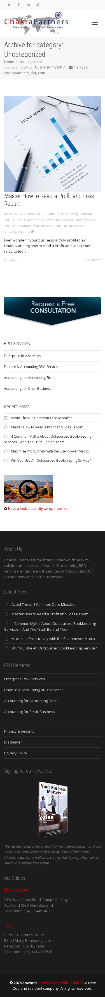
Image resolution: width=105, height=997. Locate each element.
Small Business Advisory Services (70, 220)
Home (9, 61)
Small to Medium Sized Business (28, 226)
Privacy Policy (15, 753)
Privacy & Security (19, 731)
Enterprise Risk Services (22, 355)
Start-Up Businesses (69, 226)
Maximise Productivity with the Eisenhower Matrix (50, 451)
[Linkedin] (28, 4)
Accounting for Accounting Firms (29, 377)
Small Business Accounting (24, 220)
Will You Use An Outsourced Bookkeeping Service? (51, 460)
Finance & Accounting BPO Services (31, 366)
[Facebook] (18, 4)
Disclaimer (13, 742)
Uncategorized (15, 231)
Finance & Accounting (61, 214)
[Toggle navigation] (94, 22)
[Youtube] (37, 4)
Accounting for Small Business (27, 388)
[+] (52, 144)
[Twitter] (9, 4)
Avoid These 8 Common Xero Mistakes (41, 418)
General (86, 214)
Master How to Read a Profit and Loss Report (47, 427)
